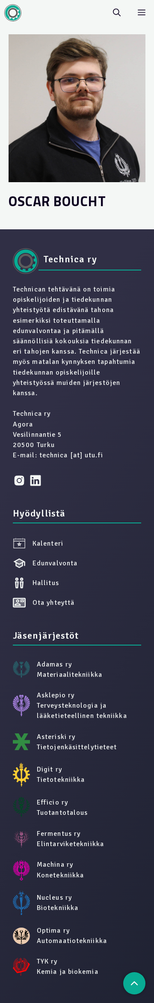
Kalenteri (48, 543)
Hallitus (46, 583)
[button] (116, 13)
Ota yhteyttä (53, 602)
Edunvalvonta (55, 563)
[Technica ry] (12, 13)
